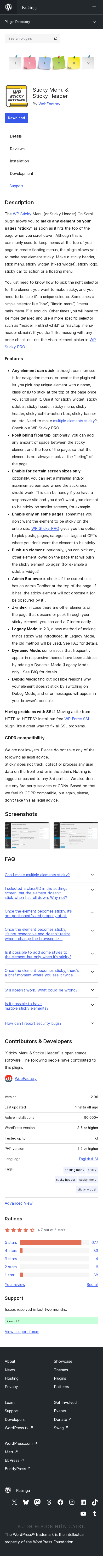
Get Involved (65, 1402)
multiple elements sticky (74, 420)
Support (16, 185)
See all (92, 1284)
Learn (10, 1402)
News (10, 1370)
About (10, 1361)
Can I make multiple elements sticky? (37, 875)
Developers (15, 1419)
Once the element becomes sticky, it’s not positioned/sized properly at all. (38, 913)
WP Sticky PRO (45, 528)
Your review (15, 1284)
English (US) (88, 1159)
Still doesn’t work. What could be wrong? (41, 990)
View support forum (22, 1331)
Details (16, 136)
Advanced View (19, 1203)
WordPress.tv (19, 1427)
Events (60, 1410)
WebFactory (49, 103)
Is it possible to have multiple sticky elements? (26, 1006)
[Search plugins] (55, 38)
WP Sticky (22, 213)
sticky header (65, 1179)
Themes (61, 1370)
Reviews (17, 148)
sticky (92, 1170)
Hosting (11, 1378)
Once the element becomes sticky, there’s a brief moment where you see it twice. (42, 972)
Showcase (63, 1361)
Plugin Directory (17, 22)
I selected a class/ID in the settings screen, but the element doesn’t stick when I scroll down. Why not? (36, 893)
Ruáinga (23, 1490)
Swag (61, 1427)
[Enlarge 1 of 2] (43, 828)
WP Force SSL (77, 718)
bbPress (14, 1460)
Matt (11, 1452)
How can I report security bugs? (33, 1023)
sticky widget (86, 1189)
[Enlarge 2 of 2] (91, 828)
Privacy (11, 1386)
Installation (19, 161)
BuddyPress (18, 1468)
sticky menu (87, 1179)
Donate (63, 1419)
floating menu (74, 1170)
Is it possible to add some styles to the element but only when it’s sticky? (38, 954)
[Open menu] (95, 7)
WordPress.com (21, 1443)
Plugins (60, 1378)
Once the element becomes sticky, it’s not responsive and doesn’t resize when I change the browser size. (37, 934)
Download (16, 118)
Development (21, 173)
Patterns (61, 1386)
